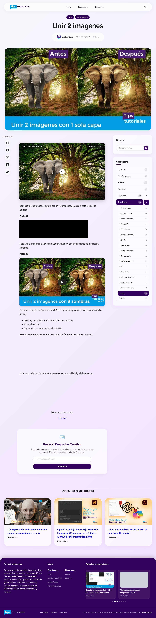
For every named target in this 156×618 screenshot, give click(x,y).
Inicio (69, 7)
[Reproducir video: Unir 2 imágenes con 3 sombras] (62, 282)
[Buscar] (145, 7)
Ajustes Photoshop (55, 578)
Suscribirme (62, 466)
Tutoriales (82, 7)
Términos (54, 612)
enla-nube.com (147, 612)
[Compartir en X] (7, 157)
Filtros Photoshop (54, 586)
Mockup (68, 578)
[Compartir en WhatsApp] (7, 143)
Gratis (67, 574)
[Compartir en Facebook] (7, 150)
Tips (70, 17)
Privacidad (44, 612)
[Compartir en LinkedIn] (7, 165)
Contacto (63, 612)
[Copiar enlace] (7, 172)
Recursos (98, 7)
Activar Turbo (53, 582)
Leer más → (12, 538)
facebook (62, 418)
